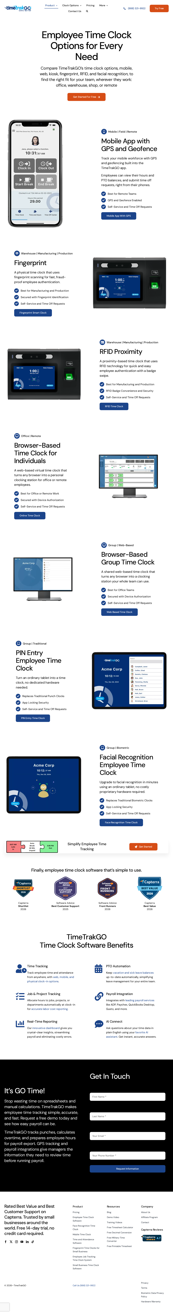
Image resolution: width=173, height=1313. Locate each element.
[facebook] (5, 1241)
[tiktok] (32, 1241)
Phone (95, 1147)
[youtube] (22, 1241)
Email (94, 1128)
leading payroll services (139, 1000)
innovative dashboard (46, 1028)
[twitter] (11, 1241)
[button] (87, 11)
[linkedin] (27, 1241)
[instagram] (16, 1241)
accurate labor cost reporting (49, 1009)
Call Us (84, 1285)
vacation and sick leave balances (133, 972)
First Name (97, 1089)
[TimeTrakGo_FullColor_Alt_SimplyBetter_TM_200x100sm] (17, 7)
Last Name (97, 1108)
